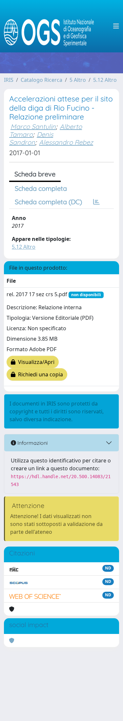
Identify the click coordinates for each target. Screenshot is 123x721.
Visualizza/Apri (34, 362)
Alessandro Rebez (66, 142)
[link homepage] (51, 26)
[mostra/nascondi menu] (116, 26)
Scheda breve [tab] (34, 174)
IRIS (8, 79)
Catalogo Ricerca (41, 79)
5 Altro (78, 79)
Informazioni (32, 443)
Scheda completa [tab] (41, 188)
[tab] (96, 202)
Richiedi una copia (39, 374)
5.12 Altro (105, 79)
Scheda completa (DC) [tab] (48, 202)
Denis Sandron (31, 138)
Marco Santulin (33, 126)
